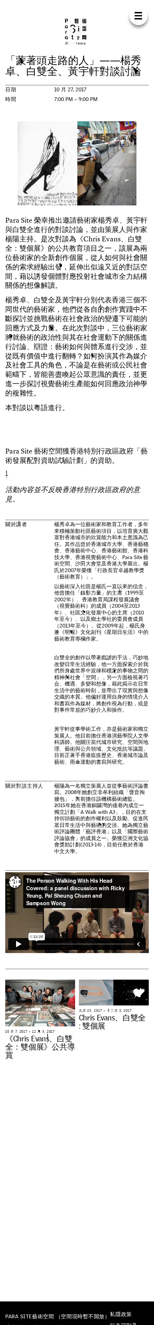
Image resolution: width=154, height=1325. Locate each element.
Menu (138, 16)
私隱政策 (121, 1314)
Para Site (77, 31)
